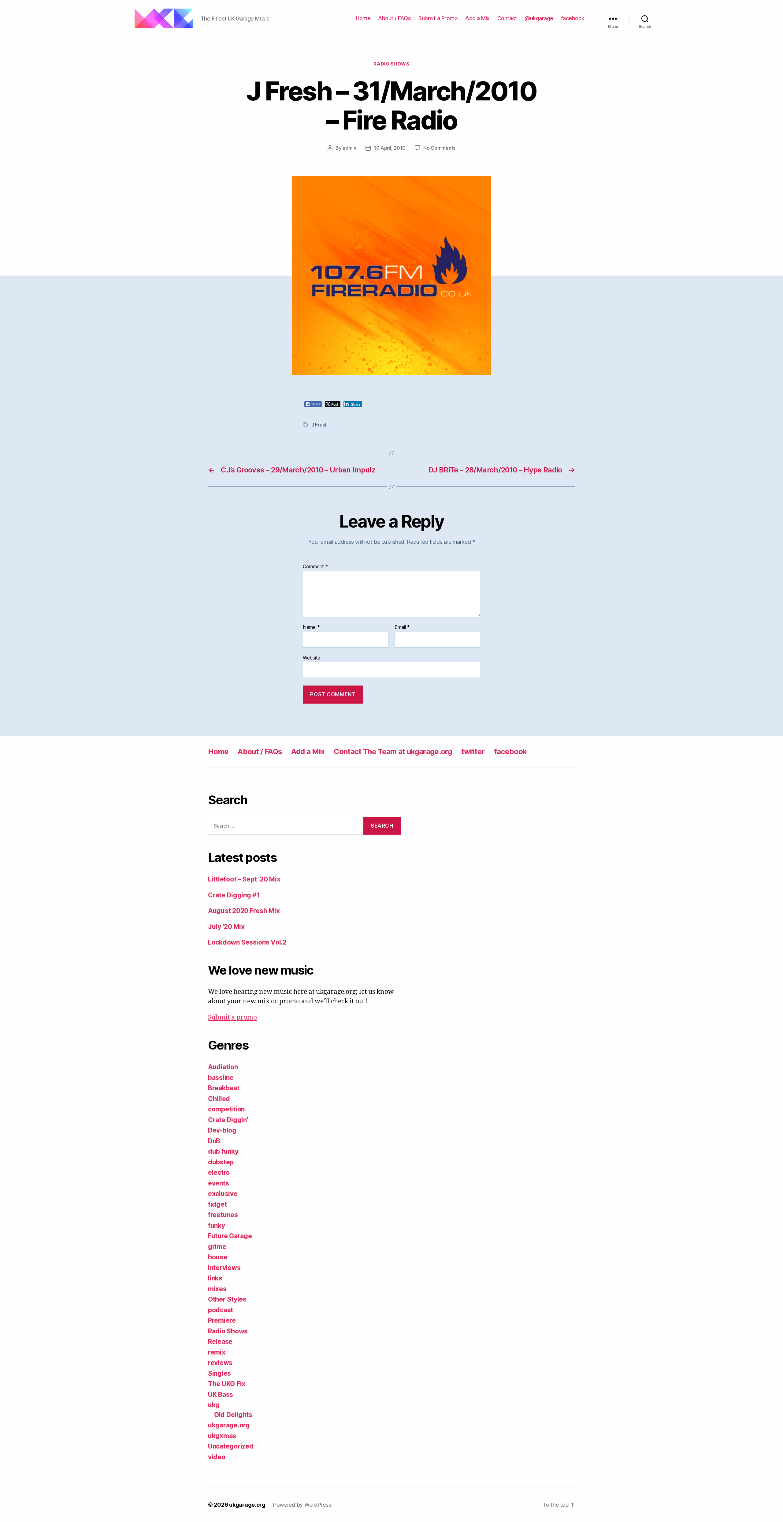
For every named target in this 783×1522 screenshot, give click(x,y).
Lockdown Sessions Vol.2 (247, 942)
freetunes (223, 1215)
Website (311, 657)
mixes (217, 1289)
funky (216, 1225)
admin (349, 148)
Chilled (219, 1099)
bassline (221, 1077)
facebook (572, 18)
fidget (217, 1204)
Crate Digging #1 (234, 895)
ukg (214, 1405)
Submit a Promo (438, 18)
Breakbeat (223, 1088)
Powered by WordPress (302, 1504)
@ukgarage (539, 18)
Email (402, 627)
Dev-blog (222, 1130)
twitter (472, 751)
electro (219, 1172)
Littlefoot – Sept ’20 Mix (244, 879)
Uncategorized (231, 1446)
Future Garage (230, 1236)
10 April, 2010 (390, 148)
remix (216, 1352)
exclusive (223, 1193)
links (215, 1278)
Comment (315, 566)
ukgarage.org (229, 1425)
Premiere (222, 1320)
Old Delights (233, 1415)
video (216, 1457)
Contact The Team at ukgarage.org (393, 751)
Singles (219, 1373)
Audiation (223, 1067)
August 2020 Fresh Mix (244, 911)
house (217, 1257)
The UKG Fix (226, 1384)
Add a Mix (477, 18)
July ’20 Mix (226, 926)
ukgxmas (222, 1436)
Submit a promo (232, 1017)
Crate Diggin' (228, 1120)
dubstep (221, 1162)
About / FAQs (394, 18)
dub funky (223, 1151)
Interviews (224, 1268)
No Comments (439, 148)
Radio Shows (391, 64)
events (218, 1183)
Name (311, 627)
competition (226, 1109)
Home (363, 18)
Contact (507, 18)
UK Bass (220, 1394)
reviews (220, 1362)
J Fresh (319, 425)
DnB (214, 1141)
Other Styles (227, 1299)
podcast (220, 1310)
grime (217, 1246)
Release (220, 1341)
